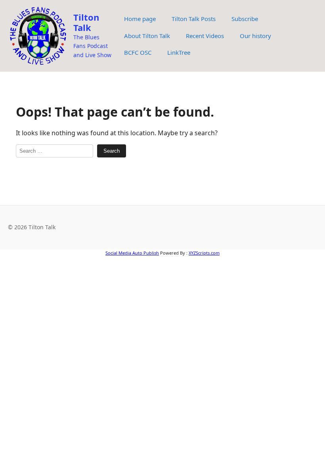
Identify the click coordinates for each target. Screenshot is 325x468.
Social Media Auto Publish (132, 253)
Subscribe (244, 19)
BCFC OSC (137, 52)
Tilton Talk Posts (194, 19)
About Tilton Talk (147, 36)
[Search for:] (54, 150)
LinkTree (178, 52)
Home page (140, 19)
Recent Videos (205, 36)
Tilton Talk (86, 22)
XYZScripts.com (204, 253)
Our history (255, 36)
